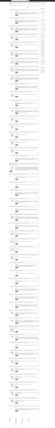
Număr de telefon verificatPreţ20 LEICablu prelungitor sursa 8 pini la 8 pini (22, 238)
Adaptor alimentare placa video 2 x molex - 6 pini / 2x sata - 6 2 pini (20, 294)
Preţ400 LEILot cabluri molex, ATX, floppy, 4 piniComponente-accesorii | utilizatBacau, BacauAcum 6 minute (23, 164)
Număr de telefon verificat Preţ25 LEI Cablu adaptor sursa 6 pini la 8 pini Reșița (43, 49)
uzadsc (28, 420)
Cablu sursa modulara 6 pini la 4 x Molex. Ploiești (43, 37)
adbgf (15, 424)
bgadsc (16, 420)
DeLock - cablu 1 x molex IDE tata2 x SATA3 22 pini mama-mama (20, 310)
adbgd (16, 423)
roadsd (22, 421)
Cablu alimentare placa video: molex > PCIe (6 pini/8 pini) (19, 155)
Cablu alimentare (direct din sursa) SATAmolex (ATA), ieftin (19, 286)
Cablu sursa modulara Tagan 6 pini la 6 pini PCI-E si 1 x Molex (43, 70)
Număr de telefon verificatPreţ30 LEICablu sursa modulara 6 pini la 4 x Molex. (22, 25)
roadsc (22, 420)
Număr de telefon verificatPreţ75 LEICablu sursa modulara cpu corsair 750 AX (22, 358)
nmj (34, 419)
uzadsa (28, 419)
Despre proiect (37, 0)
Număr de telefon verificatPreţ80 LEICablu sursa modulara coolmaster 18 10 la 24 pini (24, 147)
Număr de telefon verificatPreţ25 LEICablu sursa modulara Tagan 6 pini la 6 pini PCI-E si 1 (24, 75)
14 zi (42, 16)
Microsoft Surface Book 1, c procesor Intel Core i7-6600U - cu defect (43, 62)
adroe (22, 423)
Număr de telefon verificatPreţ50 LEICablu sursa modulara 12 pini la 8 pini (22, 42)
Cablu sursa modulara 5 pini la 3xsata (16, 100)
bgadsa (16, 419)
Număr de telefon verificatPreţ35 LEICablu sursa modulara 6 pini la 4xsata (22, 116)
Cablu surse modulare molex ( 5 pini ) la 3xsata (17, 198)
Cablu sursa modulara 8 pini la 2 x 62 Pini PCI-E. (18, 83)
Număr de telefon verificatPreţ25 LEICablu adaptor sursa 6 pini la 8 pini (21, 230)
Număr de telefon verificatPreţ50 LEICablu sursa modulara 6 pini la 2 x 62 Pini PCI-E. (24, 66)
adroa (10, 0)
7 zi (42, 15)
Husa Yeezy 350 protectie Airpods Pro (42, 64)
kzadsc (9, 420)
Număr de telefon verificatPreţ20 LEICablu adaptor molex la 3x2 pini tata (22, 246)
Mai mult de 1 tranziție (43, 24)
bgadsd (16, 421)
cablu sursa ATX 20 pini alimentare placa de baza (17, 405)
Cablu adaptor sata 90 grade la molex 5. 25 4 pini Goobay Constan (43, 47)
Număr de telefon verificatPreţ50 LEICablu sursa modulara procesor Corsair (22, 374)
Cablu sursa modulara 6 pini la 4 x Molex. (16, 17)
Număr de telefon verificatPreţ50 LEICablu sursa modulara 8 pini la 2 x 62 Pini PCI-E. (24, 50)
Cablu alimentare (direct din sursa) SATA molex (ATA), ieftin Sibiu (43, 56)
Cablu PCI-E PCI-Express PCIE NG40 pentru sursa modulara (19, 342)
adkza (9, 419)
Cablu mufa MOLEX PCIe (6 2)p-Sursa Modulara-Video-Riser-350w (20, 91)
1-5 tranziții (43, 25)
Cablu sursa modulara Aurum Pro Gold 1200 (17, 334)
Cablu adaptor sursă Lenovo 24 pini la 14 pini (17, 262)
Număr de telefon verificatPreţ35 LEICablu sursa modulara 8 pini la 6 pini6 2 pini (23, 34)
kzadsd (9, 421)
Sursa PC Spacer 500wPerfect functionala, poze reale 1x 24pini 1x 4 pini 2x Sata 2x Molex (24, 214)
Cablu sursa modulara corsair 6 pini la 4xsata (17, 108)
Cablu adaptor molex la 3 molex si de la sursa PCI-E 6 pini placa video (43, 72)
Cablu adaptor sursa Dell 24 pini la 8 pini (16, 270)
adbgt (15, 422)
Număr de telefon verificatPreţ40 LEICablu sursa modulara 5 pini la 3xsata (22, 139)
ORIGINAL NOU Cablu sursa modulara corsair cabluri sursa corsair (20, 350)
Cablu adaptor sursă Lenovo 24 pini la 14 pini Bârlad (43, 52)
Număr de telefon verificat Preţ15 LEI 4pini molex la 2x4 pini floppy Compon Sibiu (43, 42)
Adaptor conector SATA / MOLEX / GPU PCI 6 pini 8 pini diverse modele (21, 302)
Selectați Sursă (42, 32)
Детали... (17, 31)
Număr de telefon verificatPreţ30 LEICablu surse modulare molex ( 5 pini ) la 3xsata (23, 254)
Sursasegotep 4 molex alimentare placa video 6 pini (18, 174)
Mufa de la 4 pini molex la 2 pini (15, 366)
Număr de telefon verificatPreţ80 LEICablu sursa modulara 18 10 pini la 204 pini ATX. (24, 58)
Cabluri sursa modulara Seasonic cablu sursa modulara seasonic (20, 278)
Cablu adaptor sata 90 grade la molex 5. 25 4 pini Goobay (19, 206)
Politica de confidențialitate (43, 0)
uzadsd (28, 421)
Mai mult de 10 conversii (43, 26)
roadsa (22, 419)
